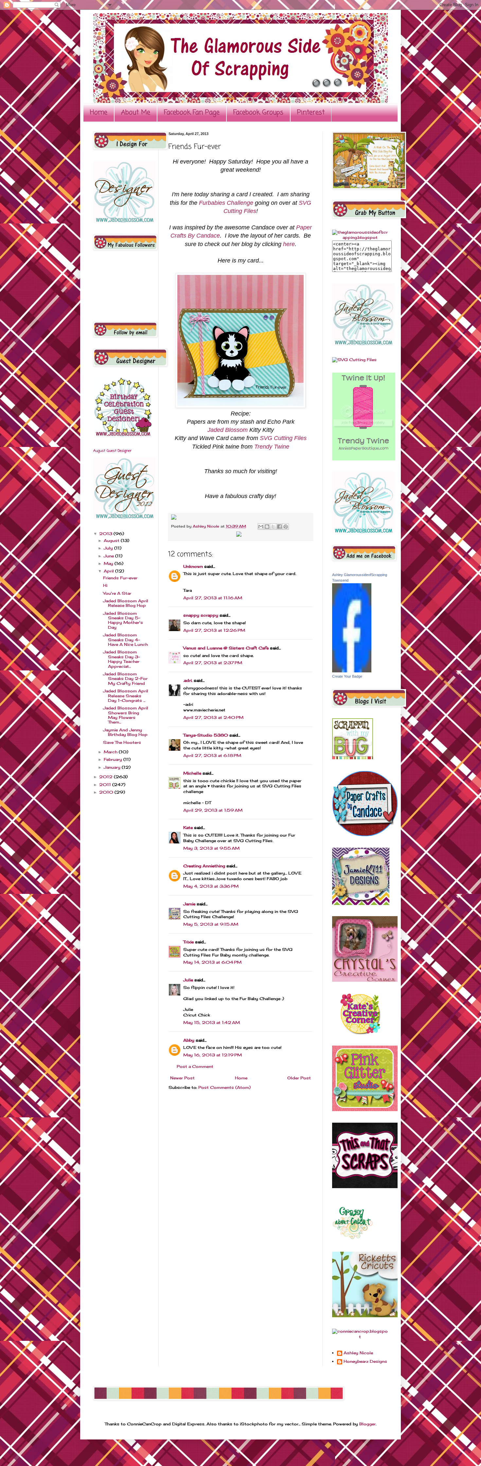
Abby (188, 1040)
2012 (106, 776)
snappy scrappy (200, 615)
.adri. (187, 680)
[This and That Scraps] (365, 1186)
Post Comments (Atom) (224, 1087)
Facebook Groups (258, 112)
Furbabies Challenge (226, 203)
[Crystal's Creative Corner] (365, 980)
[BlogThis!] (267, 526)
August (112, 540)
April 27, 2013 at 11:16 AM (212, 597)
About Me (135, 112)
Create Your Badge (347, 676)
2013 (106, 533)
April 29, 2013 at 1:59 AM (212, 810)
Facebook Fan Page (192, 112)
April (109, 571)
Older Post (299, 1077)
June (109, 555)
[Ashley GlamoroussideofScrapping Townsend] (351, 670)
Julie (188, 979)
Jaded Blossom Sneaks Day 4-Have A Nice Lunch (125, 639)
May (109, 563)
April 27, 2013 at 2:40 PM (213, 717)
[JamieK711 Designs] (360, 903)
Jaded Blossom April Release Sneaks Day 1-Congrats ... (125, 695)
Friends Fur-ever (120, 577)
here (289, 244)
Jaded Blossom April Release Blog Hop (125, 603)
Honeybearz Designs (365, 1361)
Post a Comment (195, 1066)
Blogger (367, 1423)
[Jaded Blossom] (124, 221)
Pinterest (311, 112)
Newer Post (182, 1077)
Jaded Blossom (227, 430)
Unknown (193, 566)
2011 (105, 784)
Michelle (192, 773)
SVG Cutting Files (283, 438)
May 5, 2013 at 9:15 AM (210, 924)
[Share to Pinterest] (285, 526)
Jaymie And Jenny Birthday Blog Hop (125, 732)
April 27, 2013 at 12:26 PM (214, 630)
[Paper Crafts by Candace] (365, 834)
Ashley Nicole (207, 526)
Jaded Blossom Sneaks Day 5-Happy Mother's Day (123, 620)
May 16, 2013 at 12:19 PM (212, 1054)
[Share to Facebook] (279, 526)
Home (98, 112)
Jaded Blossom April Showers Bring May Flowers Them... (125, 714)
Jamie (189, 903)
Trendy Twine (271, 446)
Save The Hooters (122, 742)
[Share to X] (273, 526)
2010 (107, 792)
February (113, 759)
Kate (188, 827)
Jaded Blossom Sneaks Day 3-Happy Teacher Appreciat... (121, 658)
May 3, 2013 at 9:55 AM (211, 848)
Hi (105, 585)
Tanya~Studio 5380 (205, 735)
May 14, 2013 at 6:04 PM (212, 962)
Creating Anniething (204, 865)
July (109, 548)
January (113, 767)
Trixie (188, 941)
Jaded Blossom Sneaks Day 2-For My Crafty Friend (125, 678)
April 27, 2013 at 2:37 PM (212, 662)
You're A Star (117, 593)
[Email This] (261, 526)
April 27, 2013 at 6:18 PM (212, 755)
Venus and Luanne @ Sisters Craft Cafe (226, 648)
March (111, 751)
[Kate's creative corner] (360, 1032)
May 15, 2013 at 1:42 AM (211, 1022)
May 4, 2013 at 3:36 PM (211, 886)
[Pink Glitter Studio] (365, 1109)
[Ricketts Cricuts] (365, 1315)
